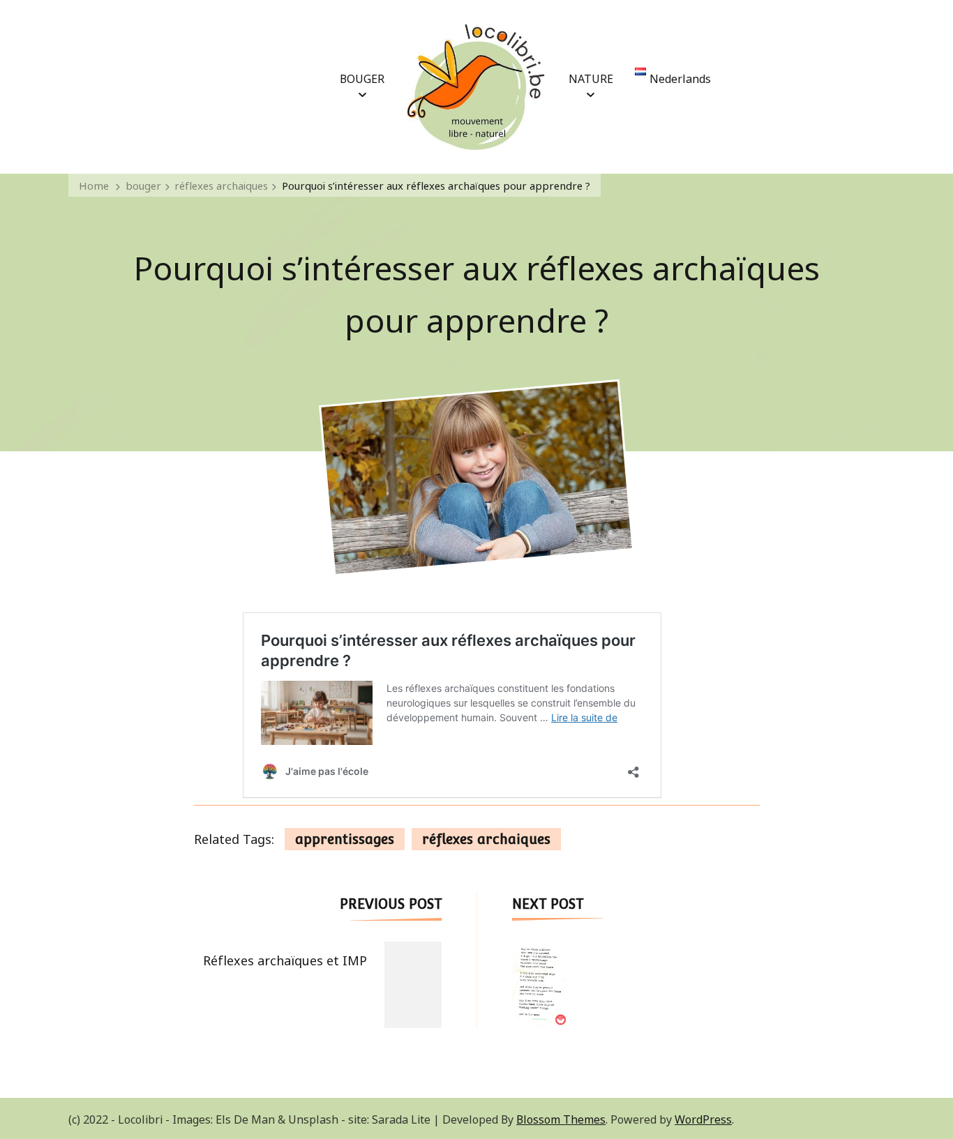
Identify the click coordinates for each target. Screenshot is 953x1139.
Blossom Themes (561, 1118)
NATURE (591, 77)
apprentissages (344, 839)
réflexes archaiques (486, 839)
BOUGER (362, 77)
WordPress (703, 1118)
